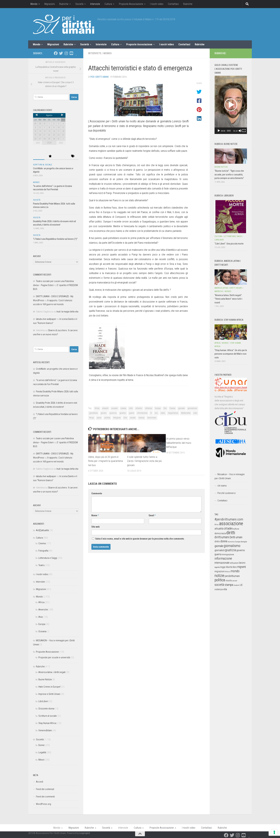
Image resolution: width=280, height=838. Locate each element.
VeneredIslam (45, 730)
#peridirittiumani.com (229, 519)
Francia (172, 408)
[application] (231, 105)
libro (235, 567)
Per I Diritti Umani (99, 77)
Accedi (39, 781)
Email (152, 515)
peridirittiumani (232, 576)
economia (231, 542)
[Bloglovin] (76, 53)
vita (225, 589)
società (132, 418)
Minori (41, 759)
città (131, 408)
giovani (103, 413)
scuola (229, 580)
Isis (156, 413)
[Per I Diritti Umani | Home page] (63, 24)
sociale (234, 581)
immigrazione (228, 554)
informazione (142, 413)
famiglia (244, 541)
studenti (236, 585)
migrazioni (220, 571)
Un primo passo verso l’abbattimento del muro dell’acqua (178, 442)
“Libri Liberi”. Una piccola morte (229, 243)
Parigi (91, 418)
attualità (219, 528)
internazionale (222, 562)
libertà (229, 567)
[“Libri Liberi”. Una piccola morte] (231, 216)
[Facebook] (56, 53)
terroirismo (151, 418)
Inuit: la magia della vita (67, 311)
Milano (227, 572)
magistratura (173, 413)
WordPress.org (43, 804)
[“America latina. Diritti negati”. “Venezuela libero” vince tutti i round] (231, 277)
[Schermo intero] (244, 130)
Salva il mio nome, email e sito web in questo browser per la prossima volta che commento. (140, 538)
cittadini (139, 408)
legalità (217, 567)
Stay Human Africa (47, 723)
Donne (41, 745)
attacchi (105, 408)
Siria (125, 418)
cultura (236, 529)
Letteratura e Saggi (47, 558)
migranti (241, 566)
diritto (217, 541)
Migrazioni (49, 4)
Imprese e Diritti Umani (49, 694)
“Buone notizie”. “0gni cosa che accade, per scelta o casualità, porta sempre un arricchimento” (229, 174)
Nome (95, 515)
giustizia (113, 413)
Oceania (42, 631)
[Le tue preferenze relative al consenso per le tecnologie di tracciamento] (274, 832)
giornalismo (192, 408)
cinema (123, 408)
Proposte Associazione (131, 4)
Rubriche (63, 4)
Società (79, 4)
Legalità (42, 752)
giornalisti (220, 550)
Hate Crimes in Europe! (49, 686)
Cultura (108, 4)
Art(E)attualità (42, 530)
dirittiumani (222, 537)
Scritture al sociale (42, 165)
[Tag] (72, 156)
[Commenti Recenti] (61, 156)
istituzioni (234, 563)
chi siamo (222, 485)
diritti (230, 532)
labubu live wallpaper (46, 319)
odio (195, 413)
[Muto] (240, 130)
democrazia (220, 533)
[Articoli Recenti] (38, 156)
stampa (141, 418)
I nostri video (156, 4)
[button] (230, 104)
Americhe (43, 609)
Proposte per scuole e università (54, 657)
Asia (40, 616)
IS (151, 413)
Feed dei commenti (45, 796)
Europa (158, 408)
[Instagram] (66, 53)
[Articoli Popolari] (50, 156)
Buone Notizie (45, 679)
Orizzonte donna (46, 708)
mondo (235, 571)
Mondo (33, 4)
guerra (131, 413)
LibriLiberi (43, 701)
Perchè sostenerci (226, 493)
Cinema (42, 543)
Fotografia (43, 550)
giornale (181, 408)
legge (223, 567)
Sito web (95, 526)
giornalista (93, 413)
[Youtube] (71, 53)
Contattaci (173, 4)
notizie (219, 575)
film (165, 408)
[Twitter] (61, 53)
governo (123, 413)
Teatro (41, 565)
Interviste (95, 4)
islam (163, 413)
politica (107, 418)
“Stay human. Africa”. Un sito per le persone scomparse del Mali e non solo (231, 354)
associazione (231, 523)
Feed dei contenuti (45, 789)
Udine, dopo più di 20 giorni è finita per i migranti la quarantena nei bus (105, 461)
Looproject (84, 833)
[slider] (229, 131)
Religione (117, 418)
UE (241, 585)
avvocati (114, 408)
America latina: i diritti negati (51, 672)
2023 (38, 143)
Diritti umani (236, 537)
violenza (219, 589)
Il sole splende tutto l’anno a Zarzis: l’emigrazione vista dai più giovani (144, 461)
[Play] (218, 130)
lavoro (242, 562)
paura (99, 418)
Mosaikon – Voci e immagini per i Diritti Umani (230, 476)
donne (223, 541)
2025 (61, 143)
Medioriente (185, 413)
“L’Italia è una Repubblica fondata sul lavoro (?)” (55, 238)
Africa (97, 408)
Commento (96, 493)
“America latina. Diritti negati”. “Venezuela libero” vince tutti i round (228, 299)
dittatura (148, 408)
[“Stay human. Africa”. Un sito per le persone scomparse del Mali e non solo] (231, 332)
